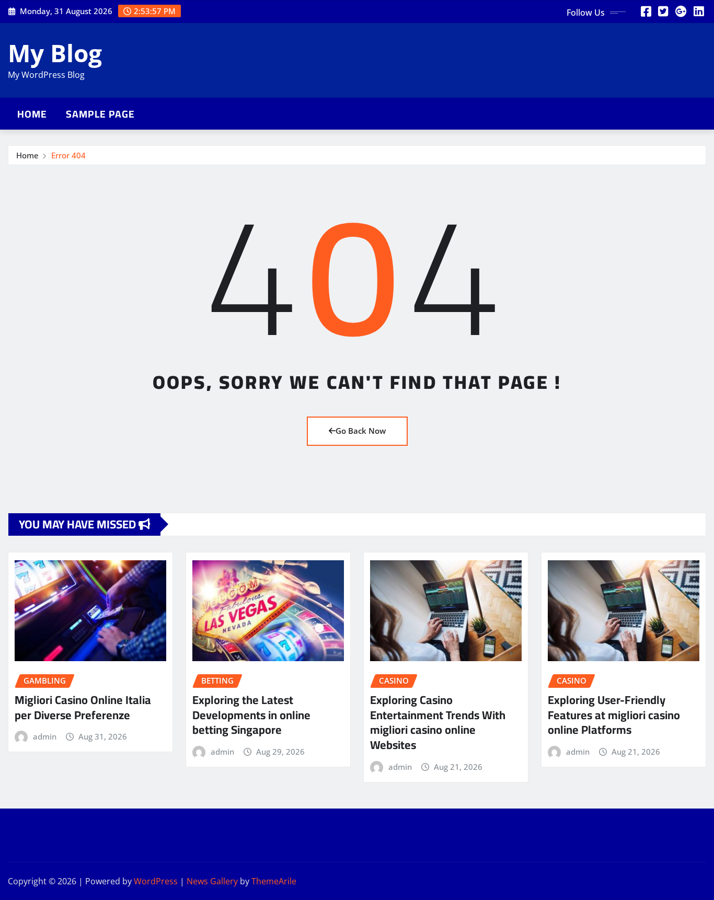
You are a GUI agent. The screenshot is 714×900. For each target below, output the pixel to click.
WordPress (156, 881)
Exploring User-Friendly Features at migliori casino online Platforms (614, 715)
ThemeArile (273, 881)
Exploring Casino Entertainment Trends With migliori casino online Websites (437, 722)
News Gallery (212, 881)
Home (32, 114)
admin (44, 736)
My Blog (55, 53)
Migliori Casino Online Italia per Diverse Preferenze (83, 707)
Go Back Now (361, 430)
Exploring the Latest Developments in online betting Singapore (251, 715)
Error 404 (68, 155)
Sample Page (100, 114)
